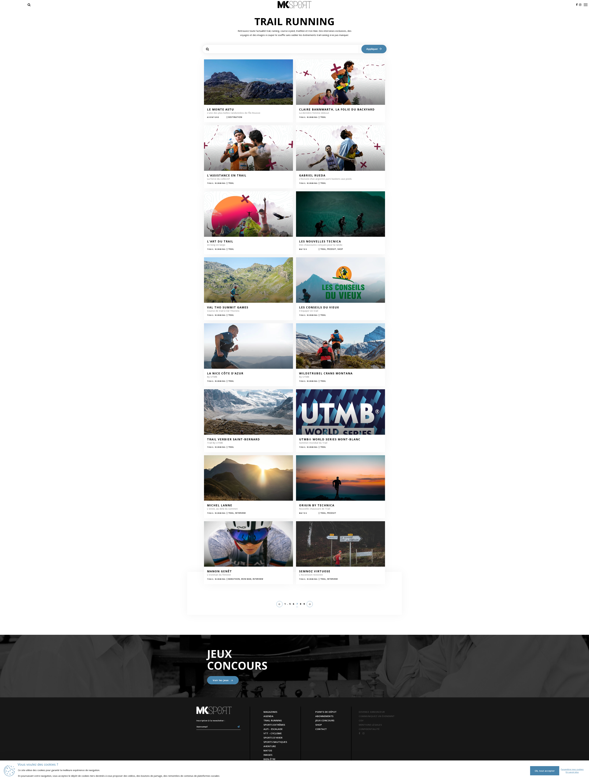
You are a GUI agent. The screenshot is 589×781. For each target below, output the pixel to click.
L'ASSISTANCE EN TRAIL (226, 175)
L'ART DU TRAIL (220, 241)
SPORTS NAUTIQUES (275, 741)
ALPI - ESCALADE (273, 729)
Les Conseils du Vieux (319, 307)
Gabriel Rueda (312, 175)
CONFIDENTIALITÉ (369, 729)
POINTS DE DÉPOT (326, 711)
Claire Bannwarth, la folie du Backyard (337, 109)
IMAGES (268, 754)
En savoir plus (572, 772)
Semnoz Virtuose (314, 571)
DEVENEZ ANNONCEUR (372, 711)
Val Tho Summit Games (227, 307)
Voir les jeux (221, 680)
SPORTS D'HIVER (273, 737)
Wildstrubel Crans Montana (326, 373)
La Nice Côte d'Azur (225, 373)
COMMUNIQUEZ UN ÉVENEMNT (377, 716)
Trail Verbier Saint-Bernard (233, 439)
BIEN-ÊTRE (270, 759)
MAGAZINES (270, 711)
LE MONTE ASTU (220, 109)
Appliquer (372, 49)
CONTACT (321, 729)
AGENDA (268, 716)
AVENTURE (270, 746)
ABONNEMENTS (324, 716)
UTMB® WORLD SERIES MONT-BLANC (329, 439)
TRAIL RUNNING (273, 720)
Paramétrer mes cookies (572, 769)
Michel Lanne (219, 505)
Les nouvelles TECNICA (320, 241)
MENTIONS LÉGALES (370, 724)
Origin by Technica (316, 505)
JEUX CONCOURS (324, 720)
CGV (361, 720)
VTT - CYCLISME (273, 733)
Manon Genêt (219, 571)
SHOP (318, 724)
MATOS (268, 750)
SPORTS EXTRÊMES (274, 724)
